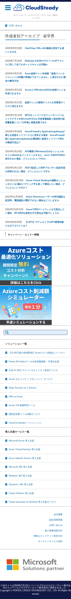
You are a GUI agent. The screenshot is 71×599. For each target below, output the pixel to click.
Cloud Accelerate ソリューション (25, 422)
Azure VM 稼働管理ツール (22, 405)
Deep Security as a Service (22, 387)
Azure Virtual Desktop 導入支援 (24, 449)
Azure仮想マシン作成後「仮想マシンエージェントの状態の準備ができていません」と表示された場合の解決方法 (35, 77)
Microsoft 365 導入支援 (20, 467)
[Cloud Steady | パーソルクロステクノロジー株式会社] (36, 7)
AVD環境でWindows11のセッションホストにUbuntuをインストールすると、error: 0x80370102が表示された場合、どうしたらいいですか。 (35, 155)
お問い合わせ (56, 525)
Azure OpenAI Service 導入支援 (25, 458)
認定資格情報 (56, 519)
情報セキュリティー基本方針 (48, 536)
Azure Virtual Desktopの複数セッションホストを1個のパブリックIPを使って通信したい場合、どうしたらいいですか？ (35, 184)
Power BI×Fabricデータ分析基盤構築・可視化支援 (34, 361)
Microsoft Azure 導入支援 (21, 440)
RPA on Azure (16, 396)
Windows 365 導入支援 (20, 475)
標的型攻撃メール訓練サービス (24, 414)
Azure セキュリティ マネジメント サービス (31, 379)
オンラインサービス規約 (50, 541)
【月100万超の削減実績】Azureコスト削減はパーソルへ (37, 352)
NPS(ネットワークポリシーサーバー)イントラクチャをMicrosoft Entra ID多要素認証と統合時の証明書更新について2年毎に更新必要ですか (35, 119)
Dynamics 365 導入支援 (21, 484)
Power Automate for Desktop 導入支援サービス (32, 502)
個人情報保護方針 (54, 530)
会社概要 (58, 514)
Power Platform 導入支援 (21, 493)
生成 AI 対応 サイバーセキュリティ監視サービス (33, 370)
